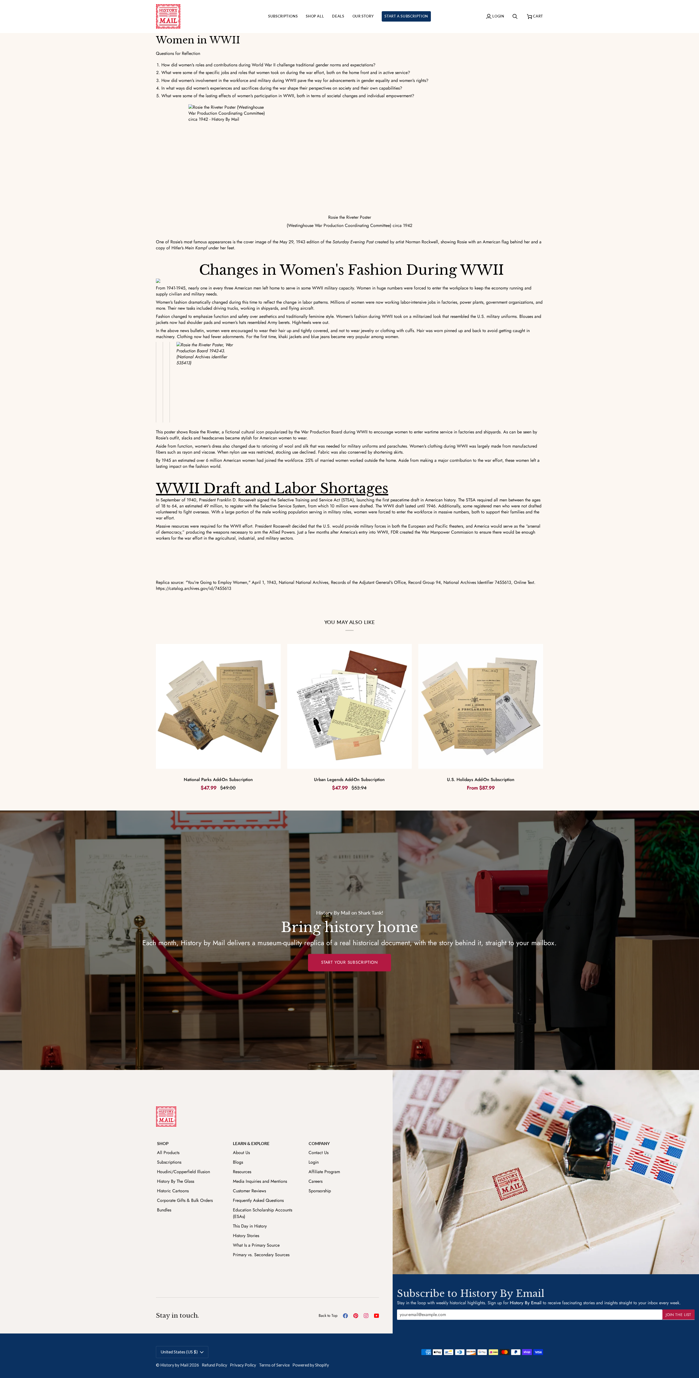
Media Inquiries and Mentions (260, 1181)
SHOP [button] (162, 1143)
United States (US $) (179, 1351)
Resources (242, 1172)
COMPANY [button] (319, 1143)
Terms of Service (274, 1364)
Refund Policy (214, 1364)
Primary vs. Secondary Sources (261, 1255)
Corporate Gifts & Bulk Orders (185, 1200)
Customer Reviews (249, 1191)
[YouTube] (376, 1315)
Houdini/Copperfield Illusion (183, 1172)
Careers (315, 1181)
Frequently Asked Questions (258, 1200)
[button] (283, 16)
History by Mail (174, 1364)
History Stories (246, 1235)
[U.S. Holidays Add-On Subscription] (480, 706)
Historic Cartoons (173, 1191)
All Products (168, 1152)
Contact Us (318, 1152)
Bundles (164, 1210)
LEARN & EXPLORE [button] (251, 1143)
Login (314, 1162)
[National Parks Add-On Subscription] (218, 706)
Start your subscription (349, 962)
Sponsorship (320, 1191)
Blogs (238, 1162)
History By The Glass (175, 1181)
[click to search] (515, 16)
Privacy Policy (243, 1364)
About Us (241, 1152)
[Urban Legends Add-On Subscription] (349, 706)
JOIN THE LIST (678, 1314)
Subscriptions (169, 1162)
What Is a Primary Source (256, 1245)
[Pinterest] (355, 1315)
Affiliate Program (324, 1172)
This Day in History (250, 1226)
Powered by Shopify (310, 1364)
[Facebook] (345, 1315)
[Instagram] (366, 1315)
